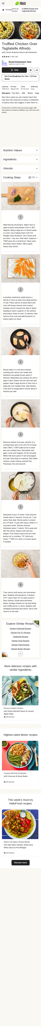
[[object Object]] (30, 70)
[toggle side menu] (3, 3)
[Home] (3, 9)
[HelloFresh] (20, 3)
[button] (20, 159)
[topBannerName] (20, 17)
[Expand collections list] (20, 653)
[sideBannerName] (20, 130)
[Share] (36, 70)
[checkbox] (3, 57)
